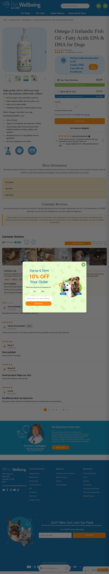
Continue (38, 304)
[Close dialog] (83, 264)
